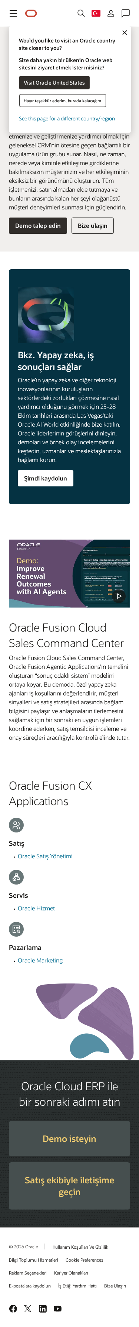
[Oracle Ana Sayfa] (31, 13)
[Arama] (81, 13)
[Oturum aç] (110, 13)
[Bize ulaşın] (125, 13)
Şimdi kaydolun (45, 478)
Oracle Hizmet (36, 908)
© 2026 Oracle (23, 1246)
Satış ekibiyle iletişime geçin (69, 1185)
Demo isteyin (69, 1138)
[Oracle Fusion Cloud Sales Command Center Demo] (69, 574)
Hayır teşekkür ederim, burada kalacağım (62, 100)
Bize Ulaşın (115, 1286)
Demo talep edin (38, 225)
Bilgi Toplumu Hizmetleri (33, 1260)
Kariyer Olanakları (71, 1273)
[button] (13, 13)
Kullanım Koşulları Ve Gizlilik (80, 1247)
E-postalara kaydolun (30, 1286)
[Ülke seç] (96, 13)
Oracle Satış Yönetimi (45, 856)
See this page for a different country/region (67, 118)
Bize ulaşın (92, 225)
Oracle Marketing (40, 960)
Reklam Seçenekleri (28, 1273)
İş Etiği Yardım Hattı (77, 1286)
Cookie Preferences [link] (84, 1260)
